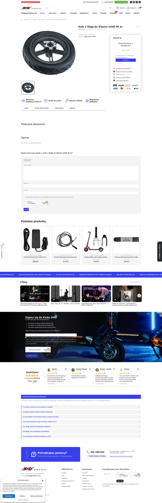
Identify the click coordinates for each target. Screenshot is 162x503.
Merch (95, 13)
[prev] (137, 26)
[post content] (35, 239)
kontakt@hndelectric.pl (32, 476)
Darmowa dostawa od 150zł (124, 71)
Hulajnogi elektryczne (29, 13)
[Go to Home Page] (21, 20)
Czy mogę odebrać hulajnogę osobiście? (37, 426)
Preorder (103, 13)
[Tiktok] (139, 2)
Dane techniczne (42, 108)
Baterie (63, 13)
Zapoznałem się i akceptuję (125, 56)
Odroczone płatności (122, 80)
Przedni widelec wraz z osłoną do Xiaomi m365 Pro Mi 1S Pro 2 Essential (105, 257)
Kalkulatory (84, 13)
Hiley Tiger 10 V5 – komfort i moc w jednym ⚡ (65, 304)
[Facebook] (131, 2)
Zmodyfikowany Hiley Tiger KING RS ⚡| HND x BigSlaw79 (95, 304)
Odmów (22, 496)
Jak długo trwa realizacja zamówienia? (36, 431)
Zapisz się (120, 481)
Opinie (72, 108)
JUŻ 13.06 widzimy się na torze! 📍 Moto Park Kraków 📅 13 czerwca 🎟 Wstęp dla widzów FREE (33, 305)
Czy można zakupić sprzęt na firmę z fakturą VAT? (40, 422)
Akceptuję (9, 496)
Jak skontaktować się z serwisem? (34, 397)
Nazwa (26, 183)
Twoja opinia (28, 165)
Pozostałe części (67, 255)
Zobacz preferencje (36, 496)
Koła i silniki (92, 36)
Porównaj (113, 13)
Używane (73, 13)
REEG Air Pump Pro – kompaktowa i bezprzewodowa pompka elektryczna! (124, 304)
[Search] (110, 8)
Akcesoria (52, 13)
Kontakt (136, 13)
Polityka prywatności (23, 500)
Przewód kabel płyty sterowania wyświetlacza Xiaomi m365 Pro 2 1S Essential (77, 257)
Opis (26, 108)
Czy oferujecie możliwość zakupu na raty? (37, 436)
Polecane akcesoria (33, 124)
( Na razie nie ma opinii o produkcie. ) (95, 29)
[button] (43, 480)
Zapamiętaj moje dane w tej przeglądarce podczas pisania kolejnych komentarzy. (49, 197)
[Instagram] (137, 2)
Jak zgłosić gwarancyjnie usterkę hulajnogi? (38, 412)
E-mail (26, 190)
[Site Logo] (31, 8)
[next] (140, 26)
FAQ (121, 13)
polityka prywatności (122, 57)
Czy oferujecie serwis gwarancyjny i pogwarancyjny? (41, 417)
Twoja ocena (28, 159)
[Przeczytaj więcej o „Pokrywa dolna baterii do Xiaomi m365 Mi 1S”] (137, 229)
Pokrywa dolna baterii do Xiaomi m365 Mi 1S (128, 257)
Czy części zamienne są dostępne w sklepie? (38, 407)
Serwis (128, 13)
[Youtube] (134, 2)
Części (42, 13)
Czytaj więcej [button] (51, 383)
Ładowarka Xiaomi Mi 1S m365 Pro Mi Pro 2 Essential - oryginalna (43, 257)
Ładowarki (39, 255)
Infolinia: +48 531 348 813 (123, 77)
